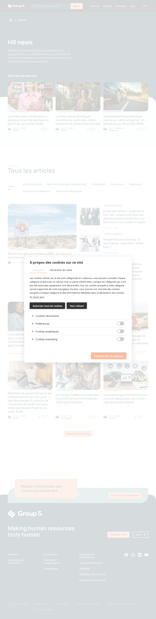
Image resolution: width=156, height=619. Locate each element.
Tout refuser (77, 305)
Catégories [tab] (38, 270)
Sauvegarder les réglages (108, 355)
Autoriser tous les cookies (47, 305)
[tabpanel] (78, 309)
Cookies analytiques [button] (47, 331)
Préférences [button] (43, 323)
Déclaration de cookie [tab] (61, 270)
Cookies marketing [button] (46, 339)
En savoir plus (37, 297)
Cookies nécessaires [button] (47, 316)
